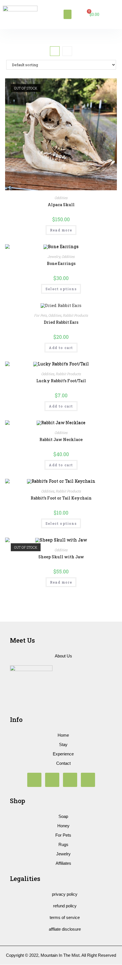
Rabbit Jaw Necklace (61, 439)
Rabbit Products (75, 315)
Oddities (61, 197)
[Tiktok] (88, 780)
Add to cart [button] (61, 347)
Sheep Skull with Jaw (61, 556)
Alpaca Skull (61, 204)
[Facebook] (70, 780)
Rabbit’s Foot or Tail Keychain (61, 498)
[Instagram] (34, 780)
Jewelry (53, 256)
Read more (61, 230)
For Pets (40, 315)
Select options (61, 289)
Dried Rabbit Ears (61, 322)
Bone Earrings (61, 263)
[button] (67, 14)
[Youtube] (52, 780)
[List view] (67, 51)
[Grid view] (55, 51)
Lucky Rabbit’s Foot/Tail (61, 380)
